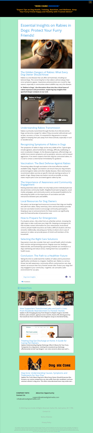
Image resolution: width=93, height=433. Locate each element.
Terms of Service (46, 417)
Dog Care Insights (30, 277)
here (59, 431)
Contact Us (46, 411)
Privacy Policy (46, 422)
